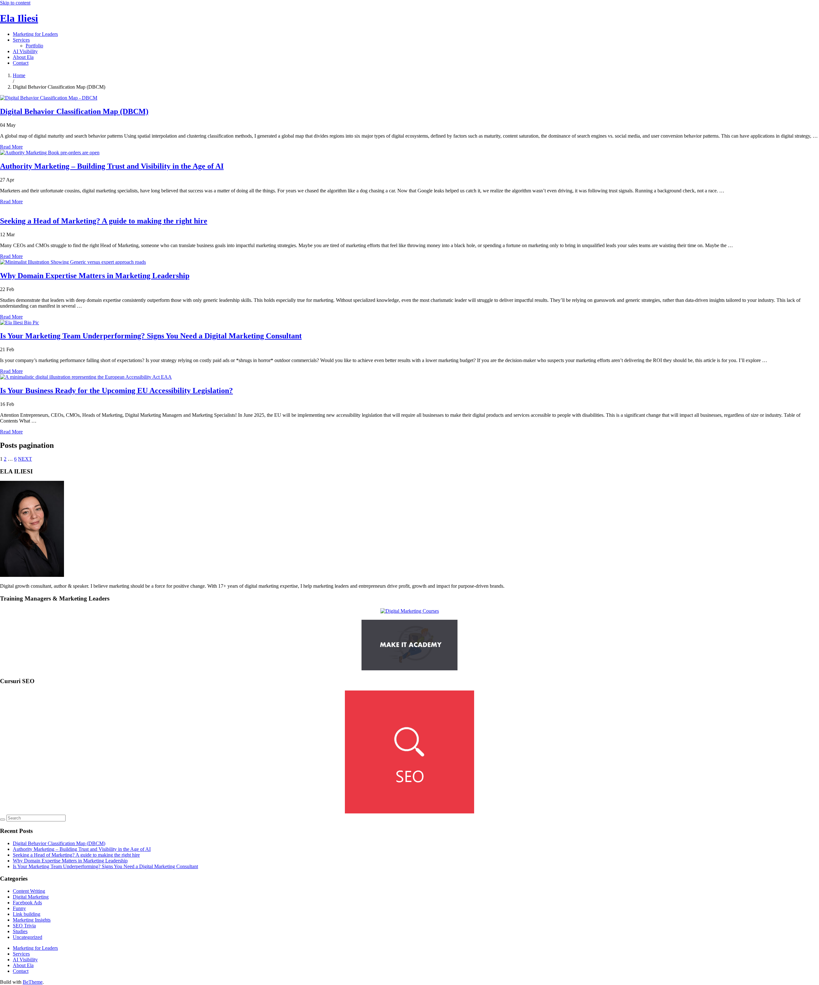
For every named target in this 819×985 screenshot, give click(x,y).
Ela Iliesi (19, 18)
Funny (19, 908)
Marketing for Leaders (35, 34)
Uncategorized (27, 937)
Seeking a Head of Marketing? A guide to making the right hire (103, 221)
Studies (20, 931)
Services (21, 40)
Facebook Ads (27, 902)
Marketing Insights (32, 920)
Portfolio (34, 45)
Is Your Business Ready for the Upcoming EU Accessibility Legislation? (116, 390)
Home (19, 75)
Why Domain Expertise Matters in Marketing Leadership (94, 275)
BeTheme (33, 982)
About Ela (23, 57)
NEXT (25, 459)
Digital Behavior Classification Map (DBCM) (74, 111)
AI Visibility (25, 51)
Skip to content (15, 2)
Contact (20, 63)
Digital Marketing (31, 897)
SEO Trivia (24, 925)
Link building (26, 914)
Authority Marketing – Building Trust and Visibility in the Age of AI (112, 166)
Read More (11, 146)
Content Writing (29, 891)
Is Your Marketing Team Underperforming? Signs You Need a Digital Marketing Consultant (151, 336)
